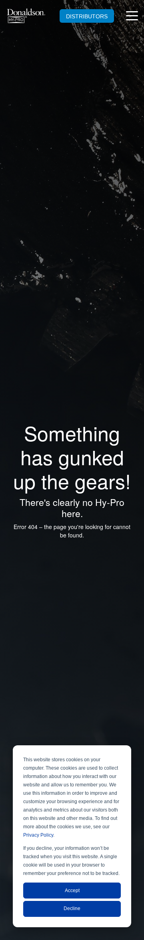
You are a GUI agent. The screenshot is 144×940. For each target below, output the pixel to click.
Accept (72, 890)
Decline (72, 908)
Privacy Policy (38, 835)
